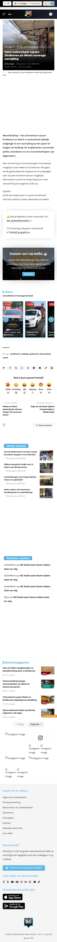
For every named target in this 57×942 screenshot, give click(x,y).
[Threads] (30, 882)
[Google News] (17, 882)
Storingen (10, 64)
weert (5, 357)
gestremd (34, 354)
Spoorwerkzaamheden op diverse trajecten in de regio (19, 711)
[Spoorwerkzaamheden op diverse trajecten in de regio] (47, 713)
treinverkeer (45, 354)
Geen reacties (12, 67)
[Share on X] (16, 368)
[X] (7, 882)
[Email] (39, 368)
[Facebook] (4, 882)
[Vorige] (5, 319)
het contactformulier (18, 220)
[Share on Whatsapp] (22, 368)
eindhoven (15, 354)
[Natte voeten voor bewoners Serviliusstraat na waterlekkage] (46, 493)
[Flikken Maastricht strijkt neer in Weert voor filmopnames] (46, 468)
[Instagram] (21, 882)
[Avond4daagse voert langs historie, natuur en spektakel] (46, 481)
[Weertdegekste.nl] (28, 14)
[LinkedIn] (25, 882)
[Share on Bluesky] (33, 368)
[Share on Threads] (27, 368)
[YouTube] (12, 882)
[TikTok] (39, 882)
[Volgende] (51, 319)
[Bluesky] (34, 882)
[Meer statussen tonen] (52, 3)
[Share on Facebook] (10, 368)
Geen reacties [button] (45, 425)
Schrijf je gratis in (20, 232)
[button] (5, 14)
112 (44, 674)
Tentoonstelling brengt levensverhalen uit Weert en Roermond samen (16, 684)
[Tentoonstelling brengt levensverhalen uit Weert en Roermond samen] (47, 684)
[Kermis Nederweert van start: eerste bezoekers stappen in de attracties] (46, 455)
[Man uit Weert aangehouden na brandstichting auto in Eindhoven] (47, 670)
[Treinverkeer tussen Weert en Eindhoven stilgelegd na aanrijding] (47, 700)
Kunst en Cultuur (47, 686)
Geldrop (25, 354)
